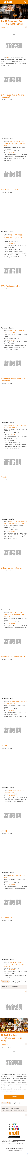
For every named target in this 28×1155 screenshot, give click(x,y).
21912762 (12, 624)
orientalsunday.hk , (15, 1141)
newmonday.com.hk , (6, 1141)
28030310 (12, 243)
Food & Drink (4, 27)
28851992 (12, 531)
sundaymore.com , (6, 1143)
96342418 (12, 885)
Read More (14, 1096)
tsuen (13, 981)
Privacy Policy (19, 1148)
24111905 (12, 711)
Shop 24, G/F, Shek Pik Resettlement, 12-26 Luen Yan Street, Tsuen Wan (14, 964)
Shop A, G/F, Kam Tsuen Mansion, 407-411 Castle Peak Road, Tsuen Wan (14, 614)
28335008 (12, 796)
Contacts (7, 1148)
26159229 (12, 340)
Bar (8, 57)
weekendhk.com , (17, 1140)
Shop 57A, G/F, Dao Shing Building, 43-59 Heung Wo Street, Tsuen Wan (15, 143)
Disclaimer (12, 1148)
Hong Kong (15, 1103)
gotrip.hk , (23, 1140)
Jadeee (3, 1047)
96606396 (12, 970)
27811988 (12, 434)
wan (19, 981)
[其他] (26, 28)
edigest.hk (20, 1143)
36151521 (12, 153)
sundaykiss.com (13, 1143)
